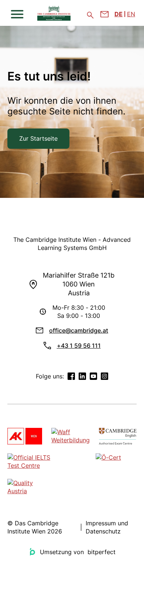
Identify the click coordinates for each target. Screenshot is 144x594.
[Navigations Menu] (17, 14)
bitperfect (102, 552)
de (118, 14)
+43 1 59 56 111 (79, 345)
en (131, 14)
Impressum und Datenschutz (107, 527)
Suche (90, 15)
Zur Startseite (38, 138)
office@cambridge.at (78, 330)
